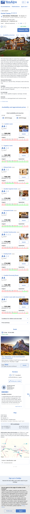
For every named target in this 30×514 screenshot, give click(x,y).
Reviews (22, 35)
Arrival (3, 115)
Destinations (16, 6)
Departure (18, 115)
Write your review (16, 381)
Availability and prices (9, 35)
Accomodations (5, 6)
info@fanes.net (13, 21)
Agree (20, 511)
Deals (17, 35)
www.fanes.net (4, 21)
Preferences (9, 511)
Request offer (23, 30)
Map (27, 35)
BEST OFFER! (23, 26)
